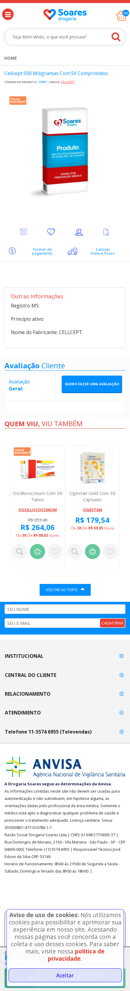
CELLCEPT (67, 82)
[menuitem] (10, 58)
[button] (8, 14)
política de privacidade (76, 955)
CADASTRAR (112, 623)
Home (10, 58)
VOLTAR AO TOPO (62, 589)
